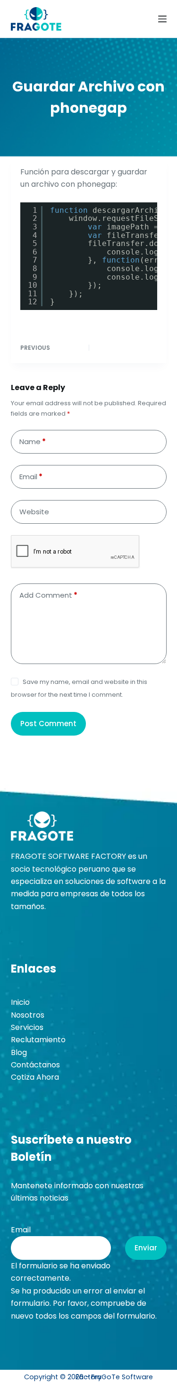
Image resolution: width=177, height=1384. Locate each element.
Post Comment (48, 723)
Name (32, 441)
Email (30, 477)
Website (34, 512)
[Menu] (162, 19)
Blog (19, 1052)
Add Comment (48, 595)
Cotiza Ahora (35, 1077)
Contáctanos (35, 1064)
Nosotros (27, 1015)
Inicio (20, 1002)
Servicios (27, 1027)
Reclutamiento (38, 1039)
